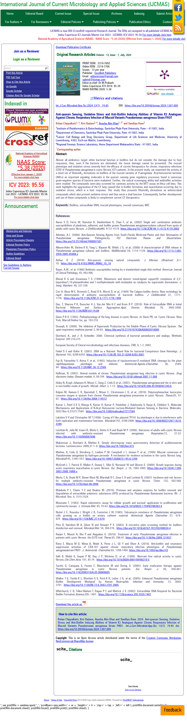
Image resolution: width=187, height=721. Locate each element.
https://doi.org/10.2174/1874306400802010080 (132, 329)
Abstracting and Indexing (19, 231)
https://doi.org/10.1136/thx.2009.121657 (148, 537)
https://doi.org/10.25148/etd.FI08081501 (79, 241)
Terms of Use (56, 700)
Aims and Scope (14, 236)
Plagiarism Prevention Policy (21, 249)
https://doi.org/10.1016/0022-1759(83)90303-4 (135, 506)
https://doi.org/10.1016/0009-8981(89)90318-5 (123, 559)
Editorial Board (13, 258)
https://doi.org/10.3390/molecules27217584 (110, 411)
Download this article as (69, 604)
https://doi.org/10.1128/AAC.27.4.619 (83, 519)
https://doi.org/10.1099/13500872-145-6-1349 (111, 459)
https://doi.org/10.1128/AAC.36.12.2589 (83, 367)
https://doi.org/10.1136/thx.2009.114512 (84, 398)
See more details (133, 689)
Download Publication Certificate (73, 47)
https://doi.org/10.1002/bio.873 (116, 446)
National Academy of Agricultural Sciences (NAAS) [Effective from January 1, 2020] (29, 164)
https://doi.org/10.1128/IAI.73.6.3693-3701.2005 (91, 585)
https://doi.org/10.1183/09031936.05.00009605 (83, 572)
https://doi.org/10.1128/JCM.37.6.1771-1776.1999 (92, 298)
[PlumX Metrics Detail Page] (164, 74)
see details (167, 93)
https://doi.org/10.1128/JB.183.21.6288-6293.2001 (115, 354)
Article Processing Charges (20, 240)
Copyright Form (70, 700)
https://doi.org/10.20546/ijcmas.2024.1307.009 (151, 105)
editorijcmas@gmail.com (104, 76)
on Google (11, 86)
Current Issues (11, 268)
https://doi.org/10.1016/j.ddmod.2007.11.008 (131, 376)
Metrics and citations (108, 98)
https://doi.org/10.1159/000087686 (75, 436)
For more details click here (161, 35)
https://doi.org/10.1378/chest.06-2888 (77, 484)
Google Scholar (14, 91)
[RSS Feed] (178, 31)
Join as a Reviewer (26, 51)
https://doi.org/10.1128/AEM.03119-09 (77, 311)
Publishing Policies (105, 22)
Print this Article (14, 73)
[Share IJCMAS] (178, 11)
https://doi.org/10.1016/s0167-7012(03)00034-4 (144, 528)
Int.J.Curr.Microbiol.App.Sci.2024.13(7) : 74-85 (82, 105)
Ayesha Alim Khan (109, 123)
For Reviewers (40, 22)
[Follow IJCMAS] (178, 21)
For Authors (12, 22)
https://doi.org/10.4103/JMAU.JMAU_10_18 (86, 263)
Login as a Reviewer (26, 59)
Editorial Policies (71, 22)
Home (46, 700)
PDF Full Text (13, 77)
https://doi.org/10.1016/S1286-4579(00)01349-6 (144, 386)
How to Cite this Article (18, 82)
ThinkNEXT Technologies (133, 700)
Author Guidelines (15, 254)
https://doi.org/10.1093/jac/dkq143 (148, 550)
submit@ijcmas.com (93, 79)
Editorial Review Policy (18, 245)
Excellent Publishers (105, 73)
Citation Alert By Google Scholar (23, 95)
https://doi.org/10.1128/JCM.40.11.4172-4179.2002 (149, 228)
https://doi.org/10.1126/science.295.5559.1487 (124, 594)
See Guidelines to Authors (17, 265)
